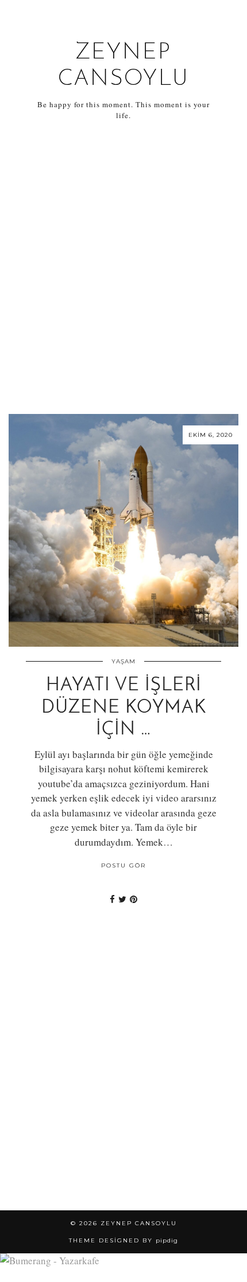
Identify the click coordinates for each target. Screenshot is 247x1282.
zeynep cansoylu (139, 1223)
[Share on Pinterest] (133, 899)
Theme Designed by (123, 1240)
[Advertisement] (123, 267)
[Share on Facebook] (112, 899)
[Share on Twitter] (122, 899)
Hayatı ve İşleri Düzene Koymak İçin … (123, 708)
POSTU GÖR (123, 865)
